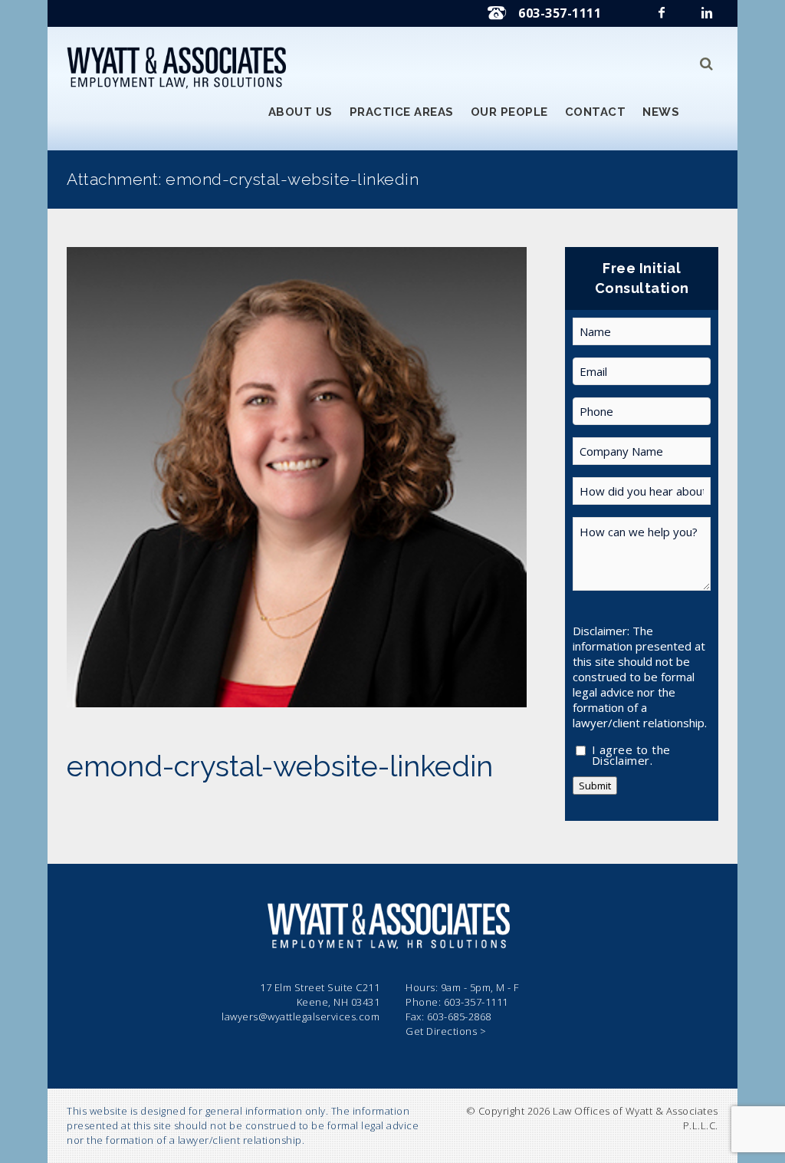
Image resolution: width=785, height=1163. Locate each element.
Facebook (663, 17)
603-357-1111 (559, 13)
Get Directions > (446, 1031)
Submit (595, 785)
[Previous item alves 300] (182, 477)
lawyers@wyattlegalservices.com (300, 1016)
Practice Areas (402, 112)
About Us (300, 112)
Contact (595, 112)
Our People (509, 112)
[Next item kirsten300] (412, 477)
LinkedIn (708, 17)
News (660, 112)
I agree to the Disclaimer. (631, 751)
